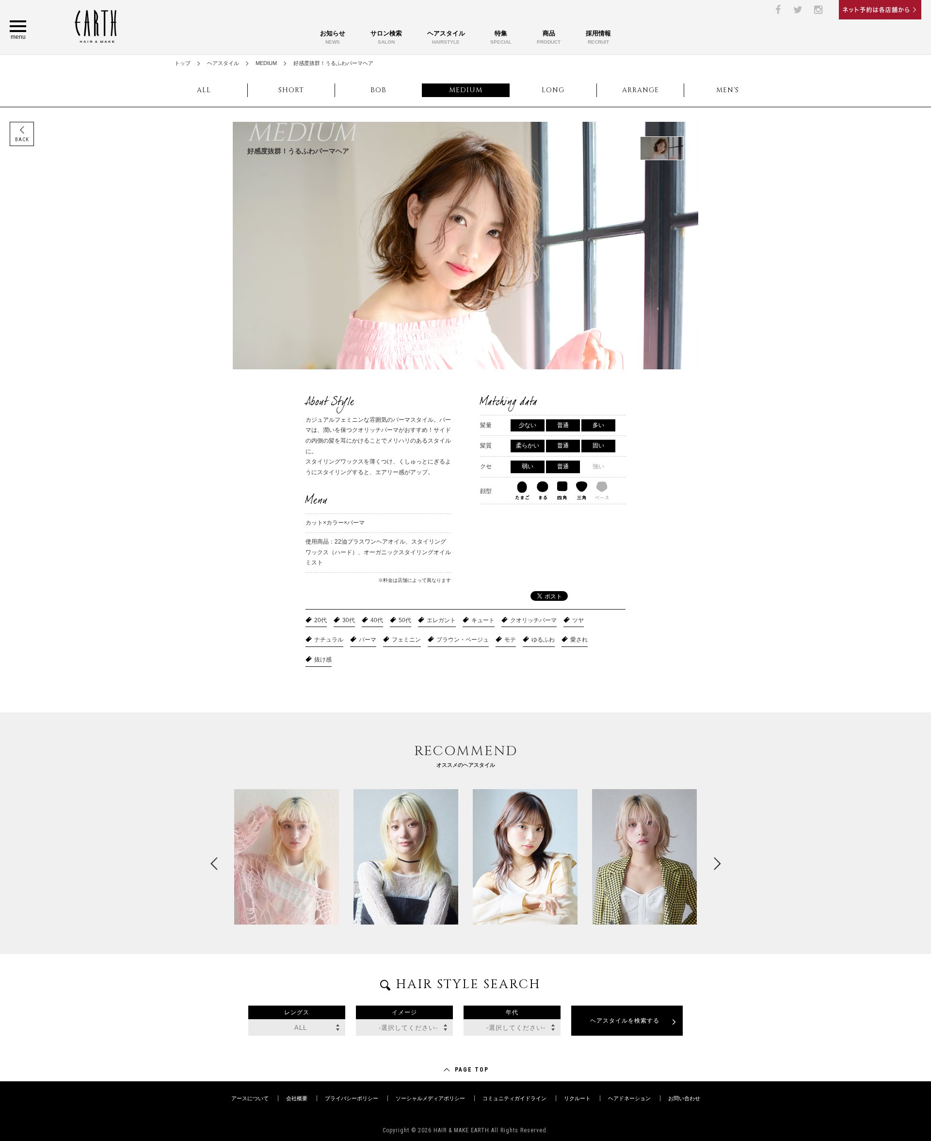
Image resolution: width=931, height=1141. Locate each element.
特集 (501, 37)
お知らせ (332, 37)
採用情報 (598, 37)
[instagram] (818, 9)
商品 (549, 37)
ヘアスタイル (446, 37)
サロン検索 (386, 37)
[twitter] (798, 9)
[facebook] (778, 9)
